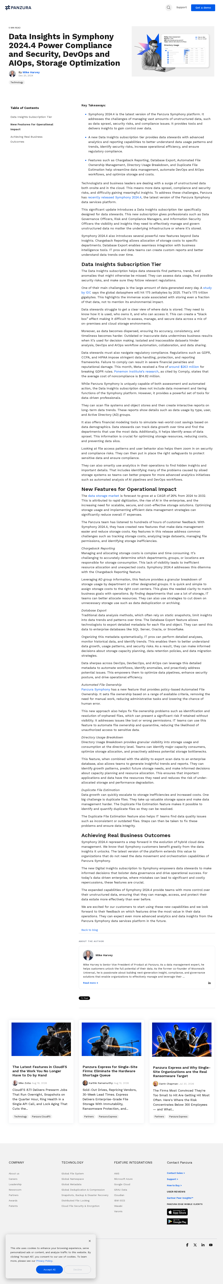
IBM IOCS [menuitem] (119, 1200)
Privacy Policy (44, 1260)
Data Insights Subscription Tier (31, 117)
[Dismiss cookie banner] (90, 1241)
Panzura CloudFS (41, 1116)
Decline (77, 1269)
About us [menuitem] (14, 1173)
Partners (89, 1116)
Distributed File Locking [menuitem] (75, 1200)
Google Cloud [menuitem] (122, 1184)
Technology (16, 82)
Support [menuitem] (181, 7)
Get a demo (203, 7)
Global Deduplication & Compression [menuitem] (83, 1189)
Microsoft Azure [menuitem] (123, 1178)
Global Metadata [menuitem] (71, 1184)
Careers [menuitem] (13, 1178)
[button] (188, 1245)
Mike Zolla (24, 1083)
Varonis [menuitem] (118, 1211)
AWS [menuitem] (116, 1173)
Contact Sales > (176, 1173)
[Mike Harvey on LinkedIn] (209, 983)
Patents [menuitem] (13, 1206)
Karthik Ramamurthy (100, 1083)
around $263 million (184, 367)
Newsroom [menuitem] (15, 1189)
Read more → (90, 983)
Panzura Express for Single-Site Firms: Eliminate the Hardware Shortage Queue (110, 1071)
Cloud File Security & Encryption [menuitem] (80, 1206)
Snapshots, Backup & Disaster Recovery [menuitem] (84, 1195)
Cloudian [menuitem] (119, 1195)
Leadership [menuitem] (15, 1184)
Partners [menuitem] (13, 1195)
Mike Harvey (31, 72)
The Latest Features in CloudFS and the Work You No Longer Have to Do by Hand (39, 1071)
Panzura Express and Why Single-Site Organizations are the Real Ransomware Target (182, 1071)
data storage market (103, 495)
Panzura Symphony (95, 689)
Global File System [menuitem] (72, 1173)
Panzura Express (108, 1116)
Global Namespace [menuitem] (72, 1178)
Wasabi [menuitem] (118, 1206)
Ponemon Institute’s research (136, 371)
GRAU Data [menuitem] (120, 1189)
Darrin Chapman (168, 1083)
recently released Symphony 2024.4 (114, 197)
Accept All (50, 1269)
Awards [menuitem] (13, 1200)
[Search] (169, 7)
